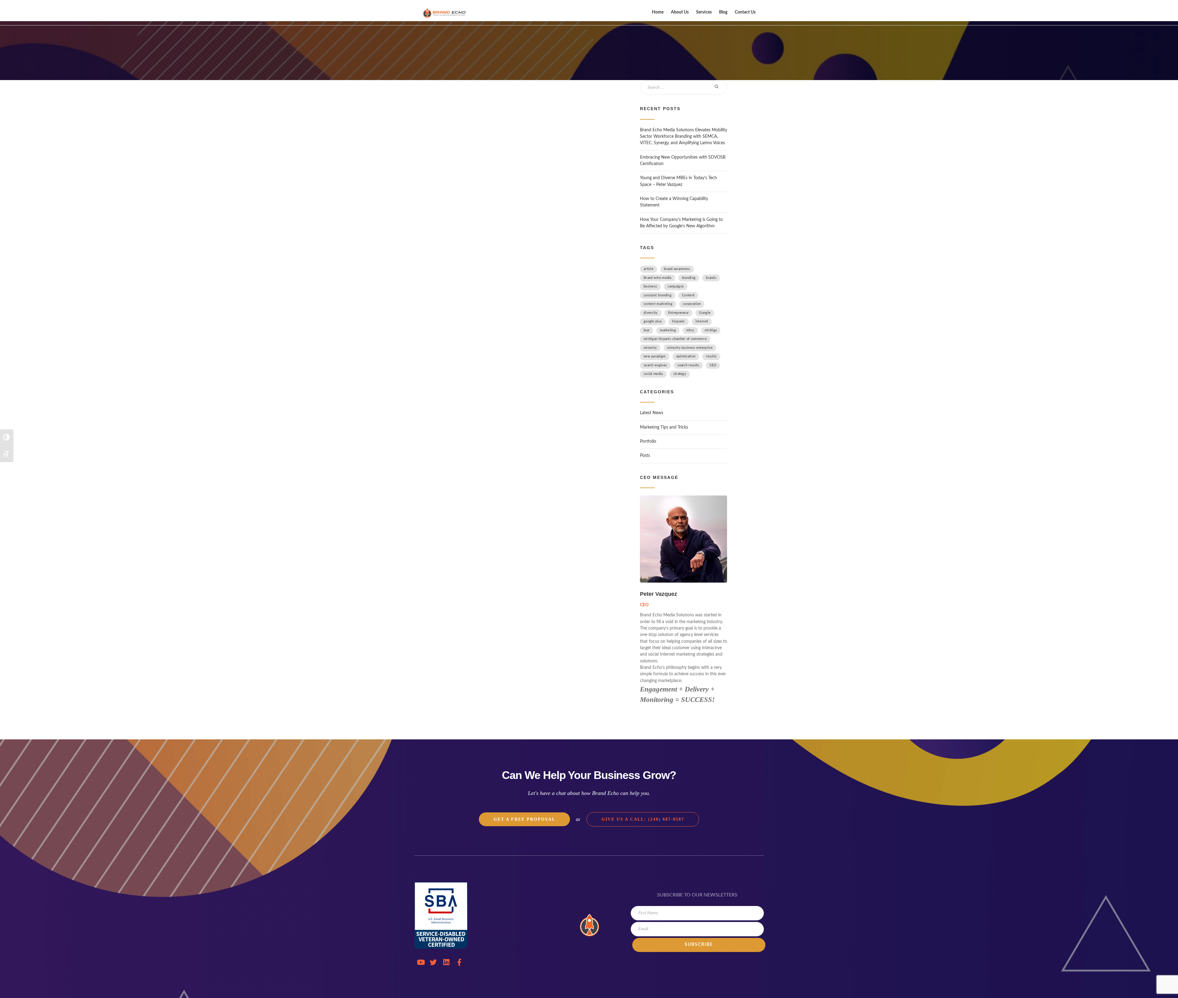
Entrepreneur (678, 312)
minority (650, 347)
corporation (692, 304)
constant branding (658, 295)
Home (658, 12)
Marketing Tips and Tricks (664, 427)
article (648, 269)
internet (701, 321)
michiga (711, 330)
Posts (645, 455)
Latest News (651, 413)
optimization (686, 356)
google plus (653, 321)
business (650, 286)
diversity (651, 312)
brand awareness (677, 269)
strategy (679, 374)
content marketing (658, 304)
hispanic (678, 321)
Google (704, 312)
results (711, 356)
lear (646, 330)
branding (688, 277)
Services (704, 12)
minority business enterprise (689, 347)
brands (711, 277)
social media (653, 374)
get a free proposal (524, 819)
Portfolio (648, 441)
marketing (668, 330)
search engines (655, 365)
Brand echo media (658, 277)
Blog (723, 12)
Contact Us (745, 12)
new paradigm (655, 356)
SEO (713, 365)
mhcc (690, 330)
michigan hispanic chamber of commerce (675, 339)
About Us (680, 12)
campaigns (676, 286)
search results (688, 365)
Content (688, 295)
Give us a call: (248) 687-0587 (643, 819)
